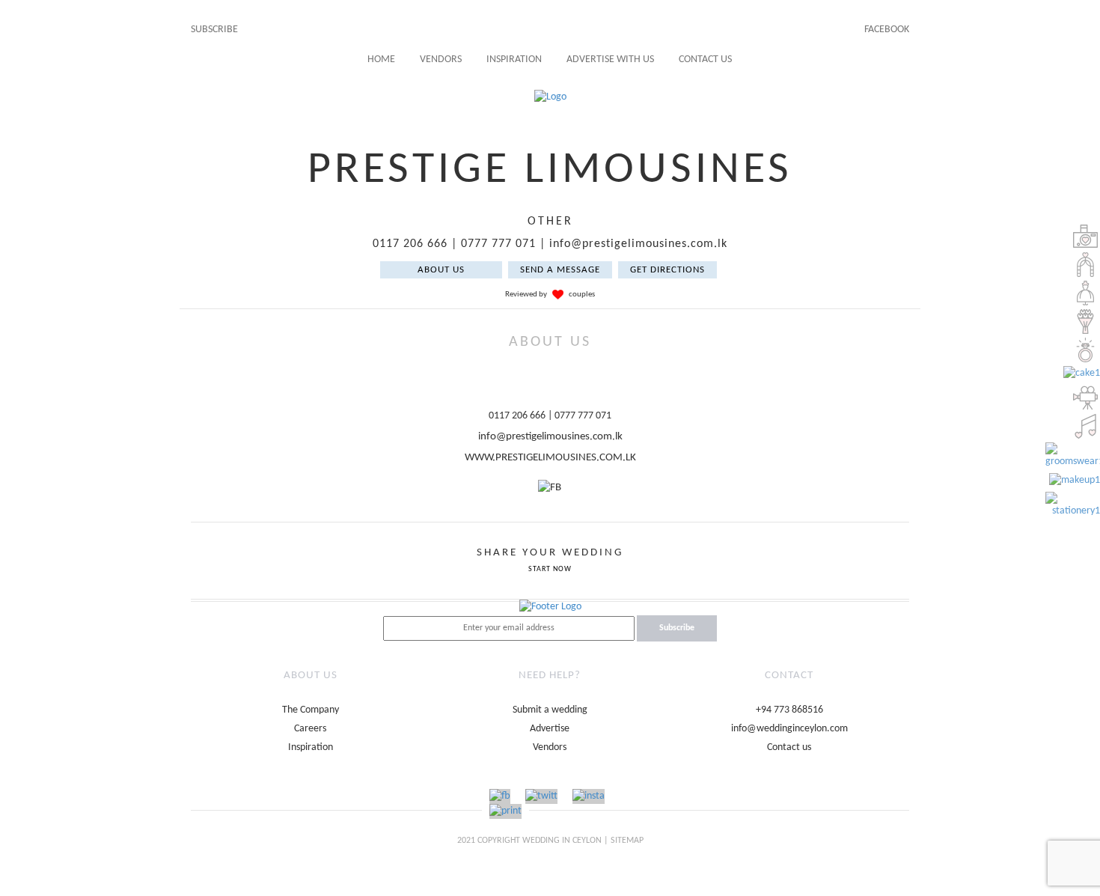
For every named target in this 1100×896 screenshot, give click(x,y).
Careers (310, 728)
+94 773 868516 (789, 710)
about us (441, 270)
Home (381, 59)
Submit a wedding (550, 710)
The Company (310, 710)
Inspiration (514, 59)
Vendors (441, 59)
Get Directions (667, 270)
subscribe (214, 29)
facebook (886, 29)
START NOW (550, 569)
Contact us (789, 747)
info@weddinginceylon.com (789, 728)
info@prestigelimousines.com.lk (638, 244)
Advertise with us (610, 59)
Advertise (549, 728)
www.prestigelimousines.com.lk (550, 457)
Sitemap (627, 840)
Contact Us (705, 59)
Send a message (560, 270)
